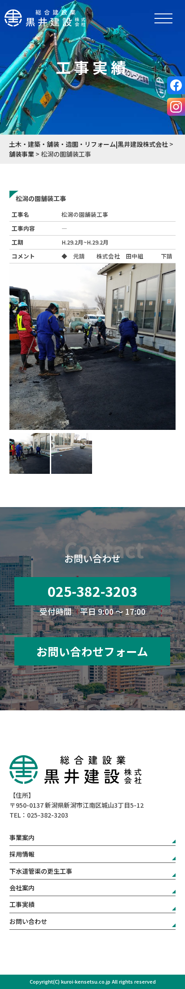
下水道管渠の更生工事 (40, 870)
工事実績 (22, 904)
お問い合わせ (28, 921)
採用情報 (22, 853)
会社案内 (22, 887)
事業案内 (22, 837)
